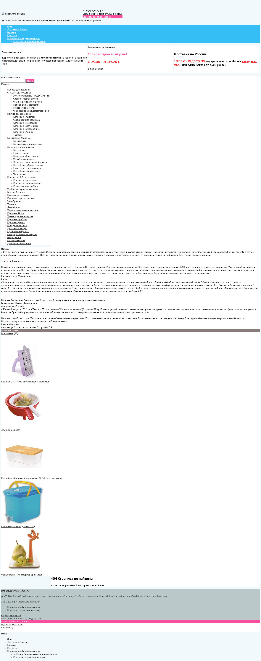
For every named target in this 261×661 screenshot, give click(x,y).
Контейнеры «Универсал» (26, 171)
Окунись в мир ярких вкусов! (27, 101)
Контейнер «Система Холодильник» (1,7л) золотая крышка (31, 478)
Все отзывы (7, 333)
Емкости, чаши (20, 152)
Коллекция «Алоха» (23, 131)
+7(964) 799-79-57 (93, 10)
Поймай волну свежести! (26, 104)
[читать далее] (235, 251)
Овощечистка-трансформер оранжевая (21, 574)
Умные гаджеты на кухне (20, 216)
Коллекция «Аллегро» (24, 116)
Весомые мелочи (16, 240)
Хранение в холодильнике (20, 146)
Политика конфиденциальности (23, 38)
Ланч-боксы (13, 207)
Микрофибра (14, 237)
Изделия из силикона (18, 195)
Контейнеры (19, 149)
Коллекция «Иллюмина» (25, 125)
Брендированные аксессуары (22, 234)
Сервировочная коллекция (26, 119)
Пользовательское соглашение (29, 41)
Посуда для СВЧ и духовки (21, 177)
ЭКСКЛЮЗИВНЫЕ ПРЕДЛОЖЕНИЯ (31, 95)
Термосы (11, 204)
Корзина (5, 627)
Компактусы (19, 140)
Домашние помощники (19, 243)
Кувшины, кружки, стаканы (20, 198)
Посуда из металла (17, 225)
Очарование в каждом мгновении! (31, 110)
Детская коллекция (17, 228)
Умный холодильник (23, 158)
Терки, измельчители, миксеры (23, 210)
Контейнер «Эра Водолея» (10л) (18, 526)
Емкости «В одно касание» (27, 168)
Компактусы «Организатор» (27, 143)
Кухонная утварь (16, 222)
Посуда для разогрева (25, 180)
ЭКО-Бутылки (14, 201)
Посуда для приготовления (27, 183)
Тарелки (17, 134)
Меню (4, 630)
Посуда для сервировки (19, 113)
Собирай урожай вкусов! (26, 98)
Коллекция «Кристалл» (25, 122)
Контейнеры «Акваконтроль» (28, 164)
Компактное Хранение (19, 137)
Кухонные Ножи (15, 213)
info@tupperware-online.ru (15, 590)
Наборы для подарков (19, 89)
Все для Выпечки (16, 192)
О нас (10, 26)
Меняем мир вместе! (24, 107)
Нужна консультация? (12, 624)
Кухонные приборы (17, 219)
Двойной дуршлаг (10, 429)
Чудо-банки (19, 174)
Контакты (12, 35)
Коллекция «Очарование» (26, 128)
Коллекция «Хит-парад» (25, 155)
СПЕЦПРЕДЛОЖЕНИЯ (19, 92)
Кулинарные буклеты (18, 231)
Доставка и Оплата (17, 29)
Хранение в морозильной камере (30, 161)
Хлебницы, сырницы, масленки (22, 189)
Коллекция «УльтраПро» (25, 186)
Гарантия (11, 32)
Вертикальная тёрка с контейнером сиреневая (25, 381)
